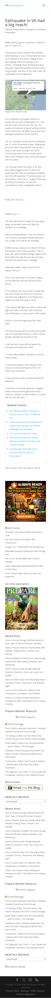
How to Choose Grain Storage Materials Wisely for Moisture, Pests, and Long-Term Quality (24, 672)
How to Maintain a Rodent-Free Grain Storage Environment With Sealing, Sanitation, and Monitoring (25, 661)
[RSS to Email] (24, 790)
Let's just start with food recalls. (23, 433)
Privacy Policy (12, 991)
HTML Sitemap (37, 991)
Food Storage (16, 724)
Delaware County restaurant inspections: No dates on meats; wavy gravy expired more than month (24, 753)
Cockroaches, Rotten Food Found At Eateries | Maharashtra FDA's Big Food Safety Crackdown (25, 764)
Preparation (10, 32)
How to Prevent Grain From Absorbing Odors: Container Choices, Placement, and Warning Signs (25, 682)
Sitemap (25, 991)
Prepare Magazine (26, 994)
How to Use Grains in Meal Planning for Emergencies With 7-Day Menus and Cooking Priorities (25, 700)
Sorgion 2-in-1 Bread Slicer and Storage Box (24, 547)
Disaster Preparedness (15, 29)
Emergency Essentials (35, 29)
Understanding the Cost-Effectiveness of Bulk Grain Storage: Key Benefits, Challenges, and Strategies (25, 425)
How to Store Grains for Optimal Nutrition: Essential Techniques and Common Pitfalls (24, 441)
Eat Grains (14, 528)
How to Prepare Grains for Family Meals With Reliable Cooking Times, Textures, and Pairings (25, 650)
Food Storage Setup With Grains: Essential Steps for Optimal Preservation (23, 452)
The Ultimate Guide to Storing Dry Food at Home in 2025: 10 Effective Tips (24, 414)
